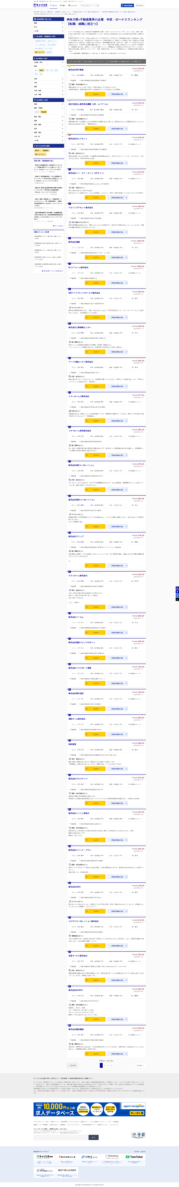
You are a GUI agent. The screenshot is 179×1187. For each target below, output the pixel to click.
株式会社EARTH (75, 990)
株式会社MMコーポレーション (81, 465)
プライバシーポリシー (73, 1124)
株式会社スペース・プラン (79, 850)
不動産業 (45, 150)
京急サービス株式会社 (77, 955)
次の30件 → (140, 1065)
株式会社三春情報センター (79, 327)
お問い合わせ (54, 1124)
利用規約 (116, 1121)
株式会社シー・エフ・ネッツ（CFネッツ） (86, 173)
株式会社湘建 (74, 242)
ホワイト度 (48, 48)
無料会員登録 (128, 5)
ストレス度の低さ (40, 45)
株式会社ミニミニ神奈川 (78, 813)
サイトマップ (114, 1124)
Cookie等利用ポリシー (89, 1124)
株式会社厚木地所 (76, 693)
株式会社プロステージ (77, 778)
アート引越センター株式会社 (80, 361)
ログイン (141, 5)
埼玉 (51, 70)
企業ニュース (55, 1121)
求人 (64, 5)
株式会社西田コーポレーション (81, 499)
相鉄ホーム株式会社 (77, 718)
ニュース (74, 5)
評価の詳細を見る (117, 94)
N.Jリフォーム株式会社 (78, 267)
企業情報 (62, 1124)
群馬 (56, 70)
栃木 (36, 74)
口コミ (55, 5)
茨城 (41, 74)
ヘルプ (109, 1121)
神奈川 (37, 150)
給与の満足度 (39, 48)
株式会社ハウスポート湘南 (79, 667)
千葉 (47, 70)
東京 (36, 70)
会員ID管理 (64, 1121)
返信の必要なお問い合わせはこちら (69, 1132)
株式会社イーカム (76, 617)
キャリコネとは (74, 1121)
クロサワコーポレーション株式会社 (83, 921)
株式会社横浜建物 (76, 1029)
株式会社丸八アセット (77, 138)
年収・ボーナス (39, 154)
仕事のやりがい (52, 41)
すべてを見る (59, 226)
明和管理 (72, 744)
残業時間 (49, 52)
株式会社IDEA (74, 886)
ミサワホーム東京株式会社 (79, 430)
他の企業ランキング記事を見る (53, 271)
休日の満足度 (52, 45)
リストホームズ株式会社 (78, 396)
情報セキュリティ (103, 1124)
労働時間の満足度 (40, 41)
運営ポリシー (85, 1121)
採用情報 (142, 1151)
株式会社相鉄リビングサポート (81, 642)
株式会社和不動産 (76, 69)
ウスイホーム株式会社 (77, 575)
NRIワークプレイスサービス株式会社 (84, 292)
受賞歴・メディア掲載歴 (41, 1124)
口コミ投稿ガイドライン (98, 1121)
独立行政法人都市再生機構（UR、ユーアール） (88, 104)
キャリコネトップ (39, 1121)
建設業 (37, 112)
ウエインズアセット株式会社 (80, 207)
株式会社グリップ (76, 536)
